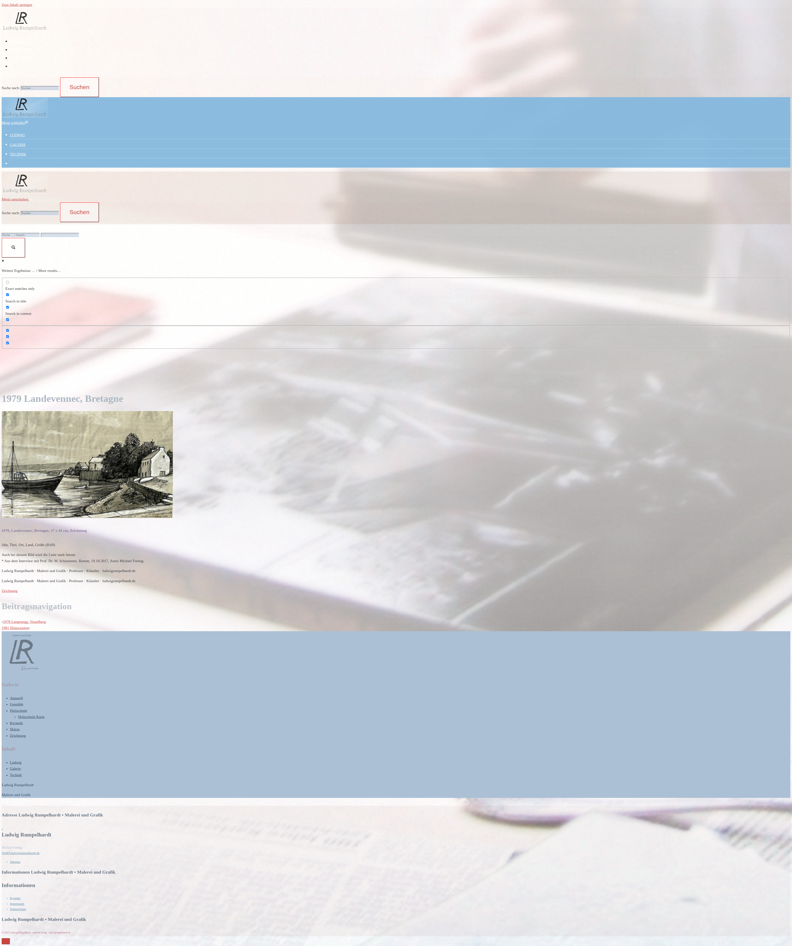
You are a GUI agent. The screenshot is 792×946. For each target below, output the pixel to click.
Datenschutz (18, 909)
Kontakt (15, 898)
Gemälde (16, 704)
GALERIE (20, 49)
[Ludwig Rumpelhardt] (25, 30)
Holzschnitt (18, 711)
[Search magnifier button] (13, 248)
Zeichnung (10, 591)
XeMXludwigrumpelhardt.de (21, 853)
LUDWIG (20, 41)
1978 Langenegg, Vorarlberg (24, 622)
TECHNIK (21, 58)
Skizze (15, 729)
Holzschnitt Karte (31, 717)
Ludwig (15, 762)
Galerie (15, 769)
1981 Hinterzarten (15, 628)
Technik (16, 775)
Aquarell (16, 698)
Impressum (17, 904)
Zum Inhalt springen (17, 5)
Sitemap (15, 862)
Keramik (16, 723)
